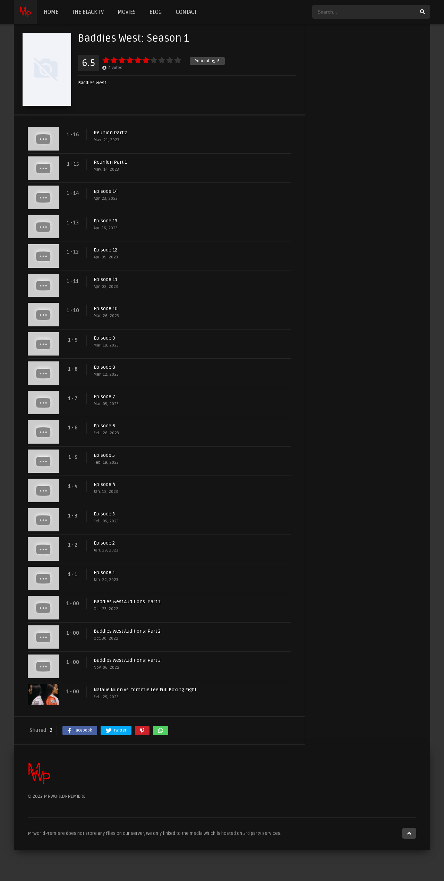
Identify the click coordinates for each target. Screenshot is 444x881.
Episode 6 (104, 426)
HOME (51, 12)
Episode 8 (104, 367)
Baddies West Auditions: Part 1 (127, 602)
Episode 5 (104, 455)
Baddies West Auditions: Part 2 (127, 631)
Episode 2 (104, 543)
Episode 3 (104, 514)
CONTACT (186, 12)
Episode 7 (104, 397)
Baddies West (92, 83)
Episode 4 (104, 484)
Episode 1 (104, 572)
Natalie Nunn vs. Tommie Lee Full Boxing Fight (145, 690)
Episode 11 (105, 279)
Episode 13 (105, 221)
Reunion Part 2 (110, 133)
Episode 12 (105, 250)
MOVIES (127, 12)
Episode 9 (104, 338)
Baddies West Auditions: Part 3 (127, 660)
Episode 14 (106, 191)
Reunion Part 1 (110, 162)
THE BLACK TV (88, 12)
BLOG (156, 12)
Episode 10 (106, 308)
